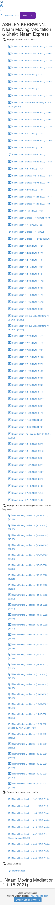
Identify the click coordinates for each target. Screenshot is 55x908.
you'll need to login (39, 895)
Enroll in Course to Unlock (28, 899)
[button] (2, 2)
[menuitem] (2, 6)
